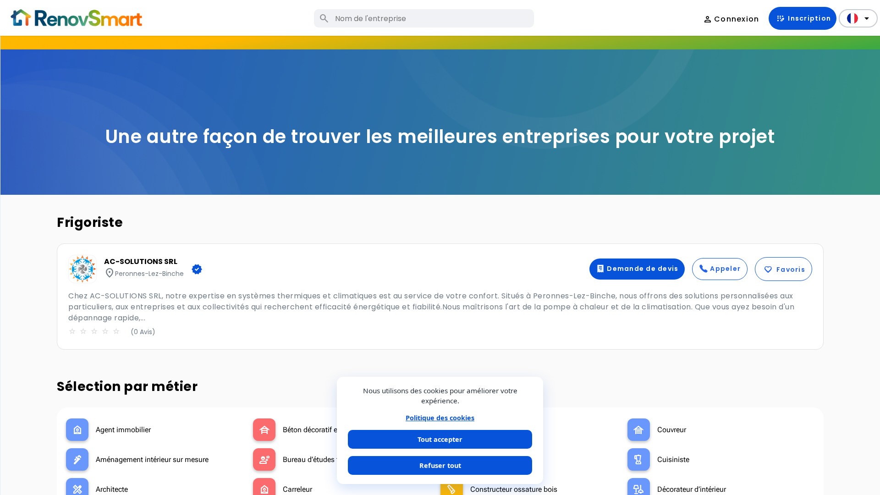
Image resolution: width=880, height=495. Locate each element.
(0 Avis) (143, 331)
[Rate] (73, 332)
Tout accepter (440, 439)
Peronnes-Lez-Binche (149, 273)
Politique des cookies (440, 417)
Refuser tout (440, 465)
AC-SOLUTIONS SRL (140, 261)
